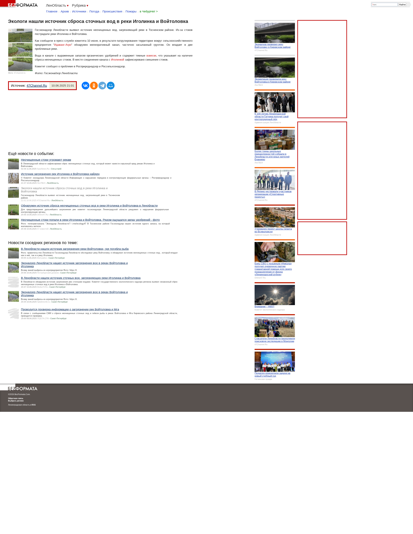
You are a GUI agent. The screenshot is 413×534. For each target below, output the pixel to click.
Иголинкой (117, 59)
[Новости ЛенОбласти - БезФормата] (19, 4)
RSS (34, 405)
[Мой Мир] (111, 85)
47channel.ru (19, 73)
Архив (65, 11)
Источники (79, 11)
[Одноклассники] (94, 85)
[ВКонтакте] (85, 85)
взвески (151, 55)
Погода (94, 11)
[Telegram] (102, 85)
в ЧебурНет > (149, 11)
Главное (51, 11)
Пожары (131, 11)
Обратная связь (15, 398)
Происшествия (112, 11)
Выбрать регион (16, 401)
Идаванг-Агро (62, 44)
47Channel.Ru (37, 85)
